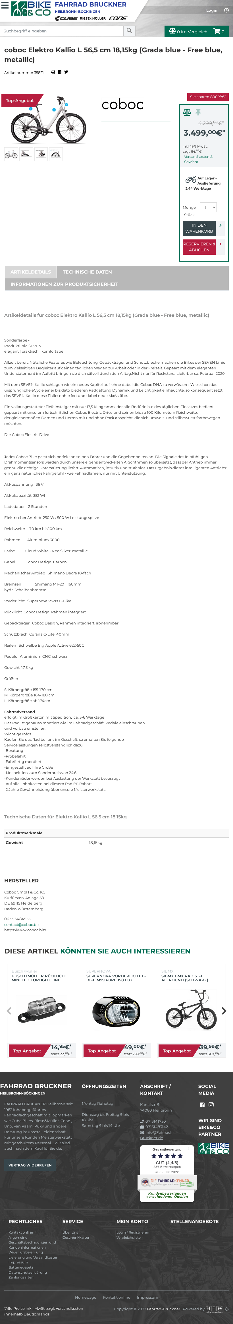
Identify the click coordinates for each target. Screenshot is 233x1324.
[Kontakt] (226, 10)
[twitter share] (66, 72)
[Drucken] (53, 72)
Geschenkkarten (76, 1238)
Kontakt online (21, 1232)
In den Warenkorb (199, 228)
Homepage (85, 1297)
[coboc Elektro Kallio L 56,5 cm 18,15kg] (48, 118)
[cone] (119, 18)
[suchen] (129, 31)
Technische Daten (87, 272)
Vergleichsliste (128, 1238)
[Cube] (67, 18)
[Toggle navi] (5, 4)
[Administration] (227, 1309)
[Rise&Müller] (93, 18)
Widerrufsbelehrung (26, 1252)
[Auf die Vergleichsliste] (188, 114)
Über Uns (70, 1232)
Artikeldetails (31, 272)
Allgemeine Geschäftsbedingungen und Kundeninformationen (32, 1242)
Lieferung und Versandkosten (33, 1257)
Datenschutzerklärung (28, 1273)
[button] (224, 1010)
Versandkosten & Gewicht (198, 159)
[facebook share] (60, 72)
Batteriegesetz (21, 1267)
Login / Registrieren (132, 1232)
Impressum (18, 1262)
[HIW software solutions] (214, 1309)
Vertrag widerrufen (30, 1165)
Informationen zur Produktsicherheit (64, 284)
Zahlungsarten (21, 1277)
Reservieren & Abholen (199, 247)
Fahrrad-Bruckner (164, 1309)
